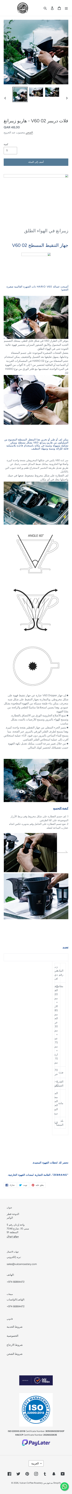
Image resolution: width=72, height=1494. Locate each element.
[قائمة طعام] (66, 8)
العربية (35, 1463)
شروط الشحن (14, 1353)
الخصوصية (12, 1335)
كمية (6, 144)
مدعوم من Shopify (52, 1483)
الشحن (29, 132)
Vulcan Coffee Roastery (31, 1483)
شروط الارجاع (15, 1344)
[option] (20, 94)
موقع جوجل (13, 1236)
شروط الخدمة (14, 1326)
